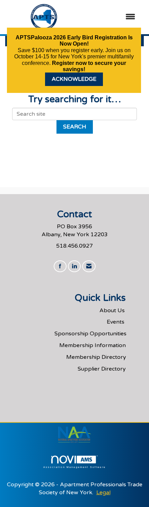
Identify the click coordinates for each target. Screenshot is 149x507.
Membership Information (92, 345)
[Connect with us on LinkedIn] (74, 266)
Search (74, 126)
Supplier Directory (101, 368)
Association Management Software (74, 467)
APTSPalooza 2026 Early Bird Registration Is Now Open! (74, 41)
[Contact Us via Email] (89, 266)
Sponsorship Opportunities (90, 333)
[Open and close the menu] (112, 17)
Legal (103, 492)
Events (115, 321)
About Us (112, 310)
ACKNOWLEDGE (74, 79)
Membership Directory (96, 357)
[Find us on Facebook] (60, 266)
